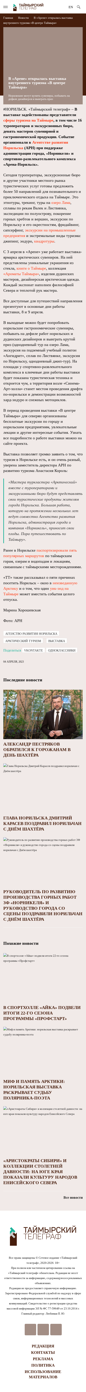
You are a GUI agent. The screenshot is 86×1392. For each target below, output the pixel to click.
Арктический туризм (23, 641)
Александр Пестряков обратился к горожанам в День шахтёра (37, 749)
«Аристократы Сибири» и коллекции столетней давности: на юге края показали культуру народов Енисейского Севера (40, 1171)
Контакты (43, 1352)
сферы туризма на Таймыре (28, 120)
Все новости (73, 1197)
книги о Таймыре (31, 268)
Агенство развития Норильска (31, 633)
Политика (43, 1365)
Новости (23, 17)
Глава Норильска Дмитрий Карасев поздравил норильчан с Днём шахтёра (42, 823)
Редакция (43, 1346)
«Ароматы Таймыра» (21, 274)
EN (71, 7)
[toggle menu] (5, 7)
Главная (8, 17)
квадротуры (44, 241)
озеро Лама (60, 202)
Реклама (43, 1359)
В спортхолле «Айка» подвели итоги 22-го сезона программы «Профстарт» (42, 1013)
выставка (56, 641)
